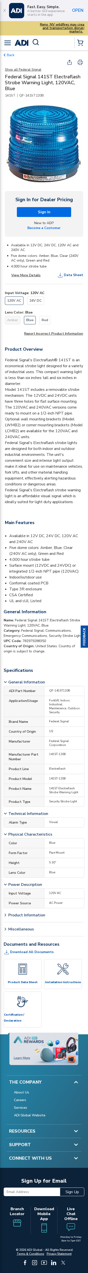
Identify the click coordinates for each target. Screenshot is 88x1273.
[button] (84, 637)
